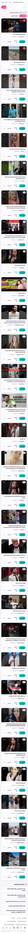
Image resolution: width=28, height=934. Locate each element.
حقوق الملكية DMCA (9, 924)
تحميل (21, 42)
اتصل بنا (13, 918)
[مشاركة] (4, 41)
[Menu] (2, 2)
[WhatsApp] (10, 927)
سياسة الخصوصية (22, 921)
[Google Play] (6, 927)
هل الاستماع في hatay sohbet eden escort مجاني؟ (16, 896)
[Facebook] (24, 927)
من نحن (18, 918)
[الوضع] (10, 2)
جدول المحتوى (14, 16)
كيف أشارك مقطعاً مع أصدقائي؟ (16, 906)
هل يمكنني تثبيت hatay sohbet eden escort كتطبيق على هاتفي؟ (15, 911)
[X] (21, 927)
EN (6, 2)
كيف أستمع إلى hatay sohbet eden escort (16, 890)
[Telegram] (14, 927)
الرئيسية (24, 918)
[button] (14, 31)
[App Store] (3, 927)
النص (8, 42)
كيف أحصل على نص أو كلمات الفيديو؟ (15, 901)
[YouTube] (17, 927)
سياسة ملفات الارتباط (21, 924)
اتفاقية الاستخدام (12, 921)
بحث (4, 7)
